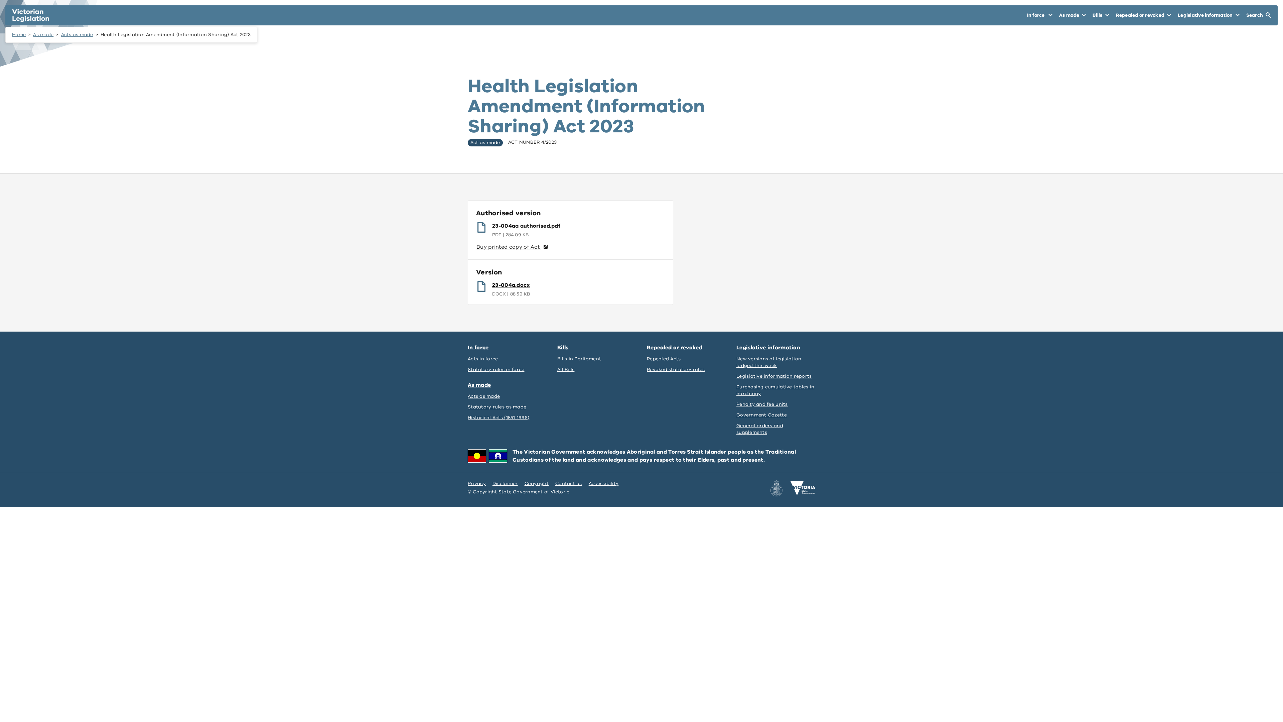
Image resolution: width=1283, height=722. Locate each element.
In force (478, 347)
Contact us (568, 483)
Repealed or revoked (674, 347)
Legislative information (768, 347)
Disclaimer (505, 483)
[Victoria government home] (803, 488)
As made (43, 34)
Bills (563, 347)
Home (19, 34)
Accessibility (604, 483)
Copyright (537, 483)
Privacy (477, 483)
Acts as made (77, 34)
